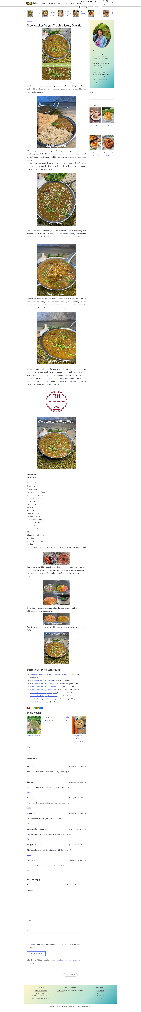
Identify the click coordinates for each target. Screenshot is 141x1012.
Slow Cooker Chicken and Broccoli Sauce (45, 683)
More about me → (101, 83)
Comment (31, 890)
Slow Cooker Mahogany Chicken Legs (44, 696)
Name (30, 920)
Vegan (30, 747)
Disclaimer (40, 993)
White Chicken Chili (38, 702)
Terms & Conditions (40, 996)
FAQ (100, 998)
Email (29, 931)
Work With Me (54, 3)
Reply (29, 776)
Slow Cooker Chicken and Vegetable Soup (45, 687)
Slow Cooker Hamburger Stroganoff (43, 693)
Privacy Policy (41, 991)
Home (43, 3)
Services (100, 993)
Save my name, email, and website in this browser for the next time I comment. (55, 946)
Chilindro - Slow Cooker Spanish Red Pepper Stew (48, 674)
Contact (100, 991)
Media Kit (100, 996)
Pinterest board (56, 378)
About (65, 3)
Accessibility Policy (40, 998)
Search (92, 93)
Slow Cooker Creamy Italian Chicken (44, 690)
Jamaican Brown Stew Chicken (41, 680)
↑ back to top (70, 975)
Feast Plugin (86, 1006)
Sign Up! (60, 991)
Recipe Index (76, 3)
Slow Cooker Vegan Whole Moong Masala (46, 699)
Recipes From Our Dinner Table (43, 375)
